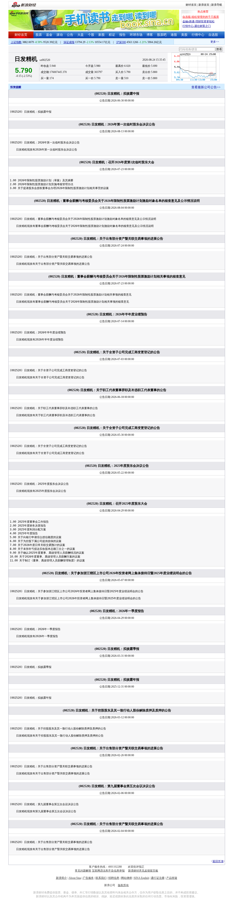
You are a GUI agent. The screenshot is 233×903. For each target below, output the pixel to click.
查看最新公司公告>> (205, 87)
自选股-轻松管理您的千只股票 (200, 16)
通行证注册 (158, 878)
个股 (91, 34)
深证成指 (68, 42)
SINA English (141, 878)
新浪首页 (203, 4)
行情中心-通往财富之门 (196, 26)
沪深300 (121, 42)
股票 (38, 34)
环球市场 (136, 34)
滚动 (59, 34)
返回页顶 (218, 861)
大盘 (80, 34)
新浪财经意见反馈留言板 (143, 870)
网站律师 (126, 878)
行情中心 (198, 34)
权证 (112, 34)
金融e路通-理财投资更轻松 (198, 21)
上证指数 (16, 42)
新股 (101, 34)
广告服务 (88, 878)
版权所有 (123, 885)
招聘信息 (113, 878)
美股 (184, 34)
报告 (122, 34)
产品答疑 (171, 878)
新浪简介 (61, 878)
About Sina (75, 878)
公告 (70, 34)
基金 (49, 34)
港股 (174, 34)
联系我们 (101, 878)
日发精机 (26, 59)
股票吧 (162, 34)
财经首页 (191, 4)
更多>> (210, 41)
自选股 (213, 34)
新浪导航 (216, 4)
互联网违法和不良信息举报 (108, 870)
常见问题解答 (83, 870)
